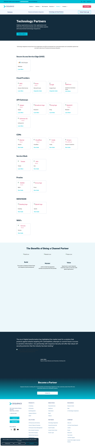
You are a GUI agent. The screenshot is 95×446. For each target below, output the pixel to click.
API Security (31, 408)
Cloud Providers (51, 427)
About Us (69, 422)
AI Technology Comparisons (73, 410)
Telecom (50, 415)
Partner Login (51, 432)
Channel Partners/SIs (52, 425)
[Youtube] (17, 429)
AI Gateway (31, 405)
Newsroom (69, 432)
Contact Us (89, 1)
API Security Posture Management (35, 427)
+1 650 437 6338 (13, 413)
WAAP (30, 415)
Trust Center (69, 435)
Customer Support (71, 437)
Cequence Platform (32, 413)
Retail (49, 413)
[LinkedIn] (14, 429)
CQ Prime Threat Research (72, 425)
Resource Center (70, 405)
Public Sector (51, 410)
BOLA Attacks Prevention (34, 430)
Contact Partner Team (52, 430)
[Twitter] (11, 429)
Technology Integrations (53, 422)
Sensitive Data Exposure (33, 435)
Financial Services (51, 405)
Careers (69, 427)
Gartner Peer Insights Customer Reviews (73, 441)
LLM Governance (24, 1)
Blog (84, 1)
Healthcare (50, 408)
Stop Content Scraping (33, 432)
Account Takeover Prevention (34, 425)
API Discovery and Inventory (34, 422)
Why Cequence (45, 6)
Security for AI (31, 437)
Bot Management (32, 410)
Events (68, 430)
